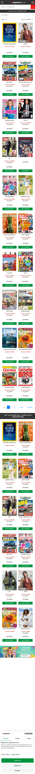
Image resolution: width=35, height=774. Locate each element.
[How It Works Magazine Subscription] (25, 223)
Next (21, 407)
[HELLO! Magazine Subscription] (25, 109)
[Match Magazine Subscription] (25, 262)
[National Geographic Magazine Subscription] (9, 33)
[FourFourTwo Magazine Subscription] (25, 376)
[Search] (33, 7)
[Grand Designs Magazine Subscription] (25, 300)
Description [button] (4, 15)
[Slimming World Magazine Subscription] (25, 185)
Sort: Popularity (26, 19)
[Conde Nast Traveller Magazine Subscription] (9, 338)
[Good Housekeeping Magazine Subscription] (9, 223)
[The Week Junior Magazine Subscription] (9, 185)
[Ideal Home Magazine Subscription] (9, 300)
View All (29, 407)
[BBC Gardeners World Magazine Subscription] (25, 338)
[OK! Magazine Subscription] (9, 147)
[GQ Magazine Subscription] (9, 580)
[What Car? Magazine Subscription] (9, 71)
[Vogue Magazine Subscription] (25, 33)
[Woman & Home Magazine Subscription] (9, 109)
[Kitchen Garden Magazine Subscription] (9, 376)
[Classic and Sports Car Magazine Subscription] (25, 71)
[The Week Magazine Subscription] (9, 262)
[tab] (17, 15)
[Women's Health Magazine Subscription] (25, 617)
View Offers (9, 52)
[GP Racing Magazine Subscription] (25, 147)
